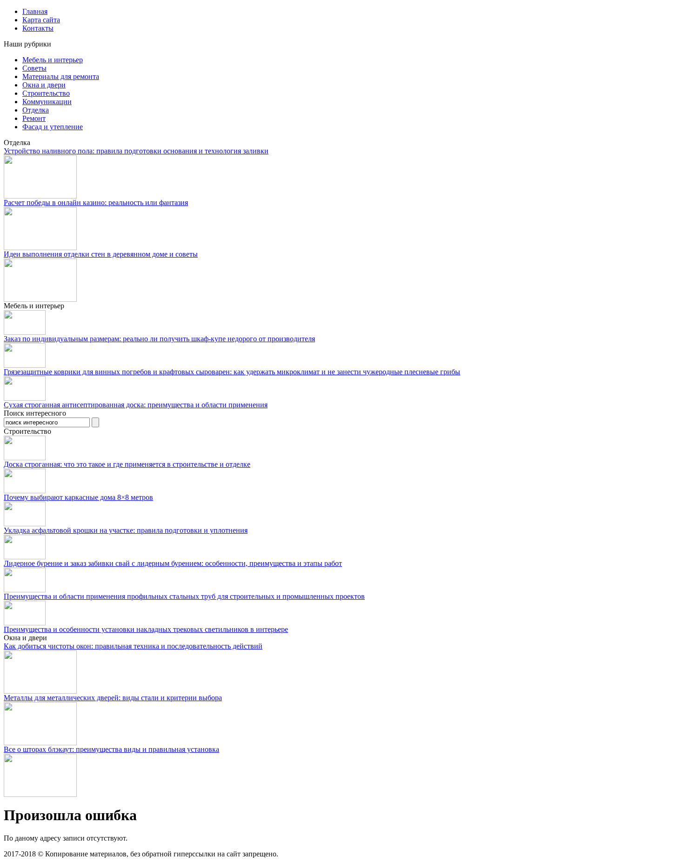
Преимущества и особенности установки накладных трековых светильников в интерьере (146, 629)
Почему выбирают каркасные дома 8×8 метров (78, 497)
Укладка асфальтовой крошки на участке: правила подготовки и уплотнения (126, 530)
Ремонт (34, 118)
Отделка (35, 110)
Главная (34, 11)
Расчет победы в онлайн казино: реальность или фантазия (96, 202)
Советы (34, 68)
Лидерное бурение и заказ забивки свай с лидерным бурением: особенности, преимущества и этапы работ (173, 563)
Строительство (46, 93)
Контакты (38, 28)
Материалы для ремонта (60, 76)
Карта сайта (41, 20)
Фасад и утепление (52, 127)
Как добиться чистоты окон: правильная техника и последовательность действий (133, 646)
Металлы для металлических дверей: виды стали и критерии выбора (113, 698)
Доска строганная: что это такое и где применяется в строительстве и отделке (127, 464)
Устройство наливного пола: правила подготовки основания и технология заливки (136, 151)
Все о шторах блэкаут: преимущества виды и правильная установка (111, 749)
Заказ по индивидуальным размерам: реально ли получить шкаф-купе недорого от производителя (159, 339)
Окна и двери (44, 85)
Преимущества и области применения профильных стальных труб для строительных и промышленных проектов (184, 596)
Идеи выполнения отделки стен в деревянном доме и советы (101, 254)
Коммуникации (47, 102)
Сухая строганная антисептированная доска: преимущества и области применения (136, 405)
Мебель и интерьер (52, 60)
